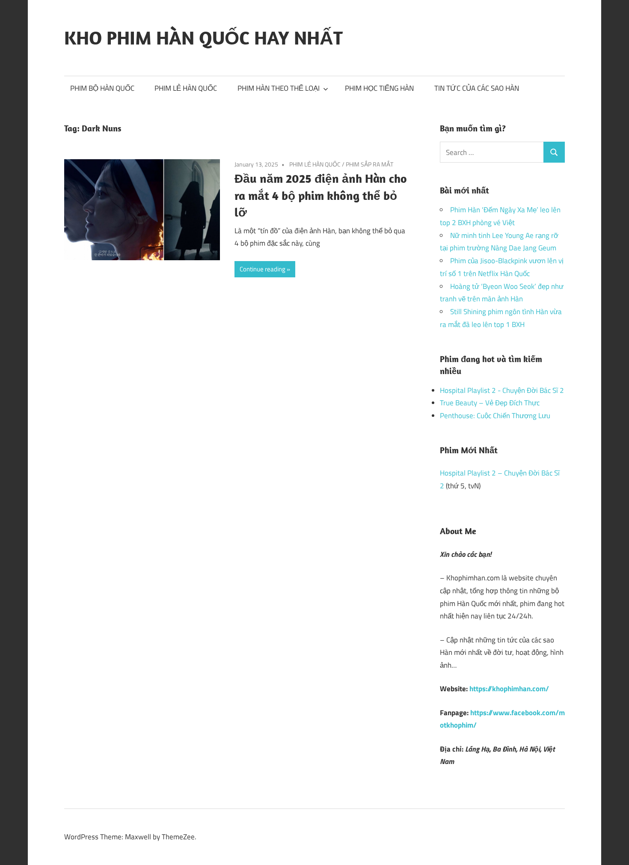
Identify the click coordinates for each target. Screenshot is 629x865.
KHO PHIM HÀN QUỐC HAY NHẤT (203, 37)
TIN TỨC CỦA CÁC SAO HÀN (476, 88)
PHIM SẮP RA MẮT (369, 164)
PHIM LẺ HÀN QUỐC (185, 88)
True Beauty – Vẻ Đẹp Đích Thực (490, 402)
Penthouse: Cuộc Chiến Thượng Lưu (495, 415)
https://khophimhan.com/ (509, 688)
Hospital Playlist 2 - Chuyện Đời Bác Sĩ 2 (502, 390)
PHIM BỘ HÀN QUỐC (102, 88)
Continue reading (262, 269)
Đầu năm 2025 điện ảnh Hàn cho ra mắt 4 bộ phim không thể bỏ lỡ (320, 195)
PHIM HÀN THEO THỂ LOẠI (278, 88)
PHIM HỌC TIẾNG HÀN (379, 88)
